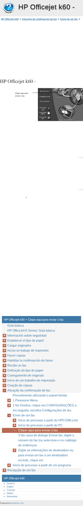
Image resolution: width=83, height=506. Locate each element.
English (10, 486)
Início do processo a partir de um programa (42, 465)
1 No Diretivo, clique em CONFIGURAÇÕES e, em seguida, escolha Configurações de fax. (45, 408)
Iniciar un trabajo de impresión (28, 350)
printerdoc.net (17, 503)
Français (11, 490)
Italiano (10, 493)
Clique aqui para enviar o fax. (38, 430)
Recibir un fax (16, 365)
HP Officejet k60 (8, 7)
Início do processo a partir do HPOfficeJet (48, 420)
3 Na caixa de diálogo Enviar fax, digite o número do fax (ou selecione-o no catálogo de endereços (47, 440)
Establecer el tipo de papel (25, 340)
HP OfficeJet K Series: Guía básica (31, 330)
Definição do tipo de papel (25, 370)
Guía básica (15, 325)
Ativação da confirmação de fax (39, 19)
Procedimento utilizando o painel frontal (40, 395)
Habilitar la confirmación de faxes (30, 360)
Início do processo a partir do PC (40, 425)
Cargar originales (19, 345)
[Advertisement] (41, 49)
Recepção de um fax (21, 470)
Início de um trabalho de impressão (31, 380)
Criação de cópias (19, 385)
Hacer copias (16, 355)
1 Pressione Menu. (25, 400)
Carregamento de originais (25, 375)
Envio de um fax (69, 19)
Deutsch (11, 483)
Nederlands (12, 496)
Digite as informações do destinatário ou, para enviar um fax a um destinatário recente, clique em (46, 455)
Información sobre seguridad (26, 335)
